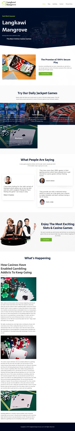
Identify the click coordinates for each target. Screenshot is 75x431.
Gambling (55, 4)
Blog (49, 4)
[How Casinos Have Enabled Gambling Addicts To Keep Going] (18, 300)
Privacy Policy (69, 4)
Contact (61, 4)
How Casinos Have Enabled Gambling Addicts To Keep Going (16, 268)
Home (43, 4)
